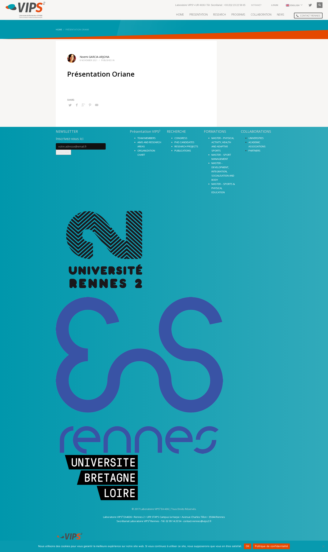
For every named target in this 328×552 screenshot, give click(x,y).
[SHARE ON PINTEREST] (90, 105)
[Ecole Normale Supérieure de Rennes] (164, 375)
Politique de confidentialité (271, 546)
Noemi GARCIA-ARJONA (94, 57)
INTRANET (256, 5)
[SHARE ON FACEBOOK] (77, 105)
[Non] (323, 546)
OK (247, 546)
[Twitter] (310, 5)
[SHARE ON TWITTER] (70, 105)
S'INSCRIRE (63, 152)
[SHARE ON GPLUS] (83, 105)
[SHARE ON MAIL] (96, 105)
